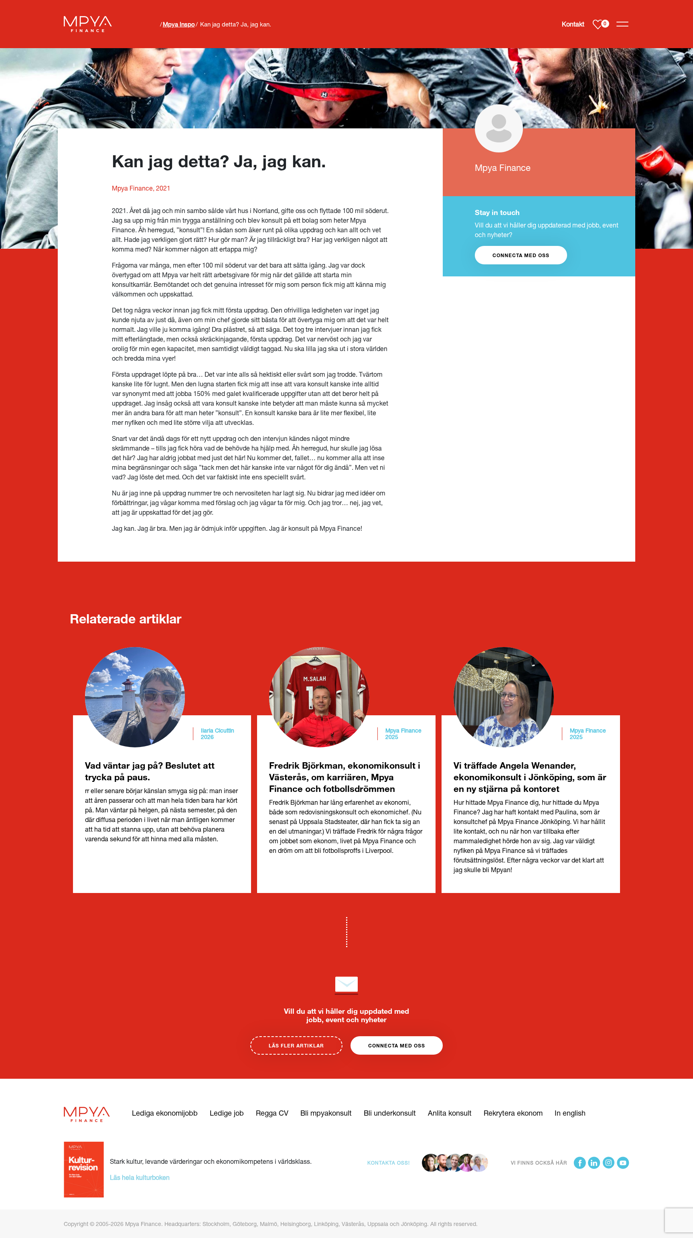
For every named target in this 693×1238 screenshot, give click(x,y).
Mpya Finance (503, 167)
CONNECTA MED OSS (520, 255)
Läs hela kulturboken (140, 1177)
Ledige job (227, 1112)
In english (570, 1112)
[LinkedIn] (594, 1163)
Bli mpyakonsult (326, 1112)
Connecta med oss (396, 1045)
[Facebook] (579, 1163)
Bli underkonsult (390, 1112)
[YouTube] (623, 1163)
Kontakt (573, 24)
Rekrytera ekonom (513, 1112)
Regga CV (272, 1112)
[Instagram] (608, 1163)
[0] (597, 24)
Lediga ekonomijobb (165, 1112)
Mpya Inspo (179, 24)
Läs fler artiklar (296, 1045)
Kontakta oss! (388, 1163)
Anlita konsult (450, 1112)
